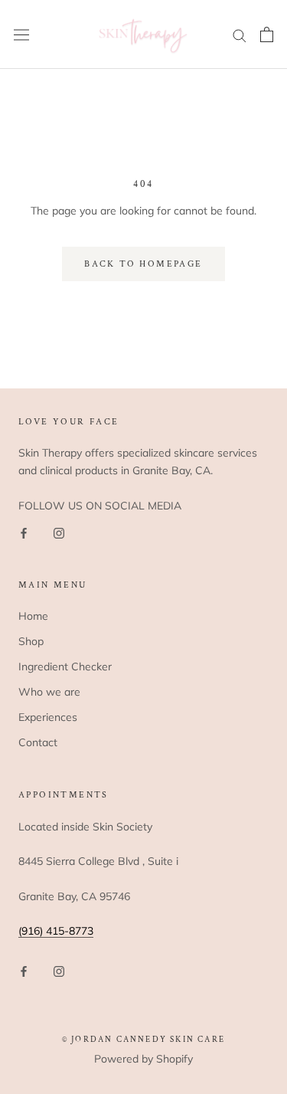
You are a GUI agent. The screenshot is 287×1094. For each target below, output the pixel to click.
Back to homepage (143, 264)
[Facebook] (23, 532)
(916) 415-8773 (55, 931)
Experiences (47, 717)
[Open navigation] (21, 34)
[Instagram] (59, 532)
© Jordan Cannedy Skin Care (143, 1039)
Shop (31, 641)
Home (33, 616)
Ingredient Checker (65, 666)
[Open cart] (266, 34)
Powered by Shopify (143, 1059)
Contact (37, 742)
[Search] (239, 34)
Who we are (49, 692)
